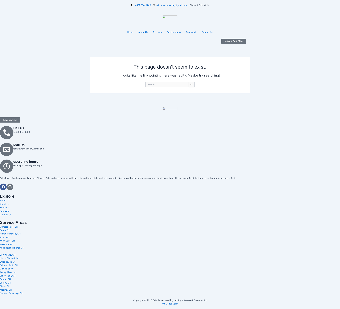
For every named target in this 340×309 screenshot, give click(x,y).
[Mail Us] (6, 149)
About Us (143, 32)
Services (157, 32)
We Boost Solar (170, 303)
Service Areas (174, 32)
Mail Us (19, 145)
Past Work (191, 32)
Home (130, 32)
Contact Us (207, 32)
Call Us (18, 128)
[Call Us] (6, 132)
